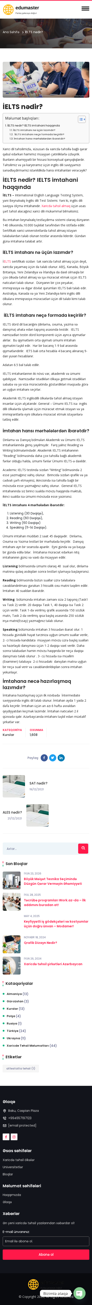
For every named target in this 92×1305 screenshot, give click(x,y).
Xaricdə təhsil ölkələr (19, 1160)
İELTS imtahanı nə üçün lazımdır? (34, 130)
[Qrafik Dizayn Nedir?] (12, 944)
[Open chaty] (79, 1293)
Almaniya (18, 994)
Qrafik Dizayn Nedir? (40, 943)
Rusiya (14, 1023)
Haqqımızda (12, 1195)
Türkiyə (16, 1031)
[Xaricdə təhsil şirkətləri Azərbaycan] (12, 966)
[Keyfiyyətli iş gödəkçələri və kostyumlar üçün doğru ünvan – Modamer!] (12, 923)
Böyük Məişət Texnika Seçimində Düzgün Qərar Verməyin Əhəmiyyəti (53, 881)
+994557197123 (19, 1118)
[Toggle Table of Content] (80, 119)
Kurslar (8, 735)
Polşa (14, 1016)
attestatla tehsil (20, 1068)
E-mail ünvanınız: (16, 1231)
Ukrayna (16, 1038)
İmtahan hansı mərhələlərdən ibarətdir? (39, 138)
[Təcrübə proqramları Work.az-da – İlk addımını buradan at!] (12, 902)
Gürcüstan (18, 1001)
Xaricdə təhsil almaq (56, 206)
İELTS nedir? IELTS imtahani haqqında (33, 125)
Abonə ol (46, 1254)
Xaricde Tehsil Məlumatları (32, 1046)
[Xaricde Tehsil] (21, 9)
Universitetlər (13, 1167)
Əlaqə (7, 1202)
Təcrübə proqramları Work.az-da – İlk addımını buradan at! (55, 902)
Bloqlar (8, 1174)
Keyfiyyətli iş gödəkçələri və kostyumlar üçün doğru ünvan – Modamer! (56, 923)
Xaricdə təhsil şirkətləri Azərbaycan (53, 964)
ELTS (7, 261)
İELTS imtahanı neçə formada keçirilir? (39, 134)
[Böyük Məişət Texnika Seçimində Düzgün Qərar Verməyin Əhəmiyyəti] (12, 880)
